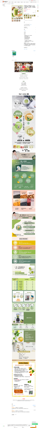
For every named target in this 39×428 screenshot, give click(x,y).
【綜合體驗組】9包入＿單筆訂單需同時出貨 (28, 20)
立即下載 (30, 24)
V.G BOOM (25, 30)
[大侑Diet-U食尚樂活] (5, 1)
